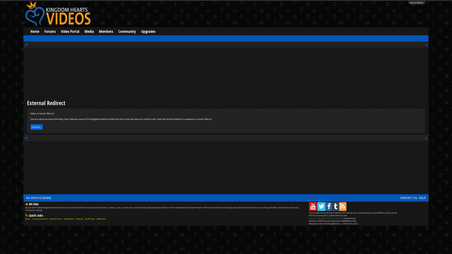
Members (106, 31)
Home (35, 31)
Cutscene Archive (40, 218)
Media (89, 31)
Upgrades (148, 31)
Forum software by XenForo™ (333, 212)
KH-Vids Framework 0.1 (328, 215)
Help (422, 198)
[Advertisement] (226, 74)
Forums (50, 31)
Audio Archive (55, 218)
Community (127, 31)
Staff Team (90, 218)
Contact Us (408, 198)
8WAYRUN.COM (349, 221)
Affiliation (101, 218)
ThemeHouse (349, 218)
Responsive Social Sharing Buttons (324, 223)
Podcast (79, 218)
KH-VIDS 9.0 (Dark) (38, 198)
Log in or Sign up (416, 2)
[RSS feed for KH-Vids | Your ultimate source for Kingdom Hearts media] (342, 206)
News (27, 218)
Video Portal (70, 31)
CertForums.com (350, 223)
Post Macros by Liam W (377, 212)
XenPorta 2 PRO (316, 221)
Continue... (36, 127)
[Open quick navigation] (426, 44)
